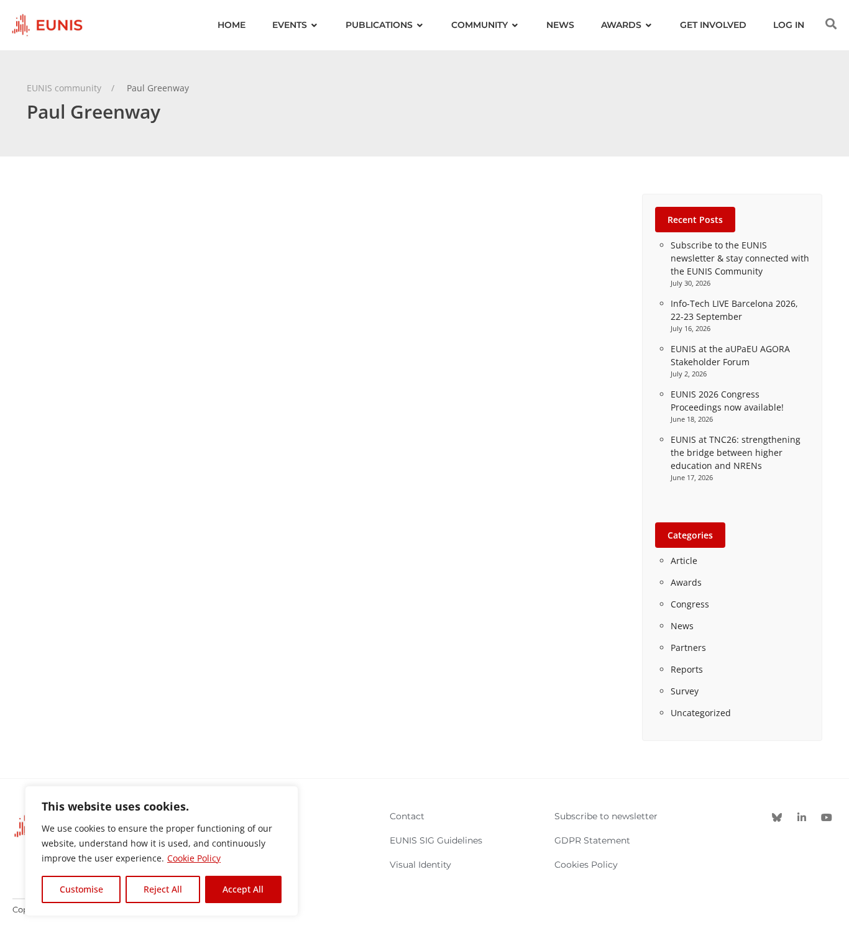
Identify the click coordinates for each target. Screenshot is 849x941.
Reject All (163, 889)
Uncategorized (701, 713)
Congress (690, 604)
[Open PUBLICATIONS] (420, 25)
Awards (686, 582)
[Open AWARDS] (649, 25)
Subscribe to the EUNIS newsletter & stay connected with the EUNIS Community (740, 258)
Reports (687, 669)
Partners (688, 647)
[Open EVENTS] (314, 25)
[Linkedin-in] (802, 817)
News (682, 626)
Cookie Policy (194, 858)
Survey (685, 691)
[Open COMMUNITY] (515, 25)
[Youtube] (827, 817)
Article (684, 560)
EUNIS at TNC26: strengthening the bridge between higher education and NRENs (736, 452)
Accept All (243, 889)
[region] (161, 851)
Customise (81, 889)
